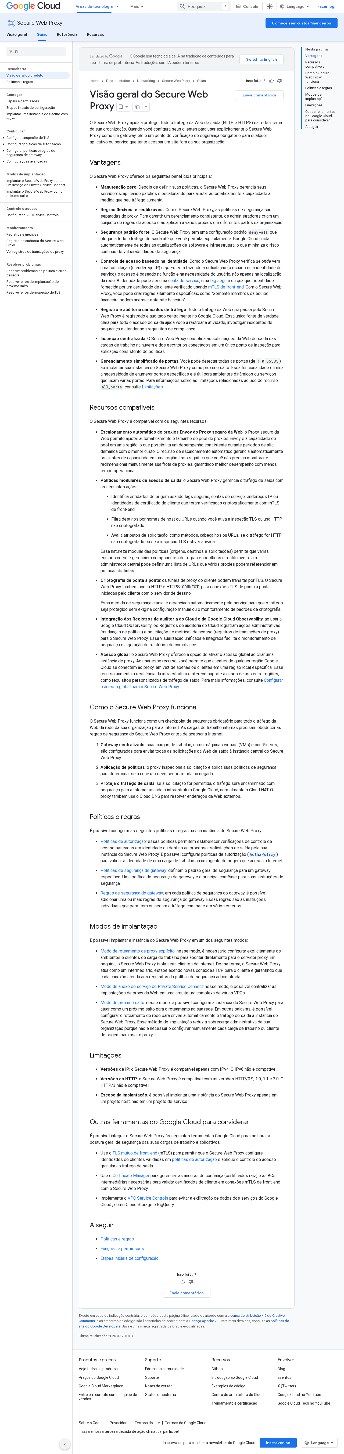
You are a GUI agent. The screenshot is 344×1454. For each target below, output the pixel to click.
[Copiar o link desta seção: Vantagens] (126, 163)
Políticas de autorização (123, 841)
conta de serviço (183, 280)
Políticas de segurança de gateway (133, 870)
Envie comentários (260, 95)
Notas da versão (159, 1386)
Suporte (152, 1377)
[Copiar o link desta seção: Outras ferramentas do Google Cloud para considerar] (254, 1122)
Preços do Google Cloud (99, 1377)
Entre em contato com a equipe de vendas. (108, 1396)
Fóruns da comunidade (164, 1369)
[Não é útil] (279, 81)
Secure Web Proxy (39, 23)
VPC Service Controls (148, 1198)
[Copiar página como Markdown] (137, 106)
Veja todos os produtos (98, 1369)
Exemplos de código (228, 1386)
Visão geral (16, 34)
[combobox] (204, 6)
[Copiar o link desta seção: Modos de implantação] (162, 927)
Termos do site (147, 1423)
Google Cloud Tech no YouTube (304, 1403)
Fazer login (327, 6)
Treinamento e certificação (234, 1403)
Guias (42, 34)
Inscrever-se (278, 1442)
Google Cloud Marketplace (101, 1386)
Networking (146, 81)
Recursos (95, 34)
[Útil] (271, 81)
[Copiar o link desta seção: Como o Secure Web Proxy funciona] (201, 708)
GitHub (217, 1369)
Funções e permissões (122, 1248)
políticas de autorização (194, 1159)
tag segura (220, 280)
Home (94, 81)
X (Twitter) (287, 1386)
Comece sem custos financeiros (301, 23)
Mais (134, 6)
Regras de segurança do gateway (132, 893)
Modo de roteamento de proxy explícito (138, 951)
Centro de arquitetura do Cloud (238, 1394)
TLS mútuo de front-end (135, 1153)
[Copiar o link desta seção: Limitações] (126, 1056)
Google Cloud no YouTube (299, 1394)
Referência (67, 34)
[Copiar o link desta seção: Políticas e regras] (145, 817)
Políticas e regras (117, 1239)
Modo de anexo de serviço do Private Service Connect (152, 986)
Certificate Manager (131, 1175)
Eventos (284, 1377)
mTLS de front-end (226, 287)
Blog (281, 1369)
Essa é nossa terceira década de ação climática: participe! (130, 1431)
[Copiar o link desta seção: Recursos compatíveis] (160, 408)
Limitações (152, 386)
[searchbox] (36, 51)
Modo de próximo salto (122, 1002)
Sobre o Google (92, 1423)
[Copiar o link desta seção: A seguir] (119, 1225)
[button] (35, 138)
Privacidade (120, 1423)
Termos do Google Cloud (185, 1423)
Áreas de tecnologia (94, 6)
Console (250, 6)
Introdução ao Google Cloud (235, 1377)
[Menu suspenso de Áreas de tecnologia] (119, 6)
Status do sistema (160, 1394)
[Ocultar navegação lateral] (64, 1444)
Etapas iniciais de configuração (130, 1258)
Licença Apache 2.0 (204, 1321)
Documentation (118, 81)
